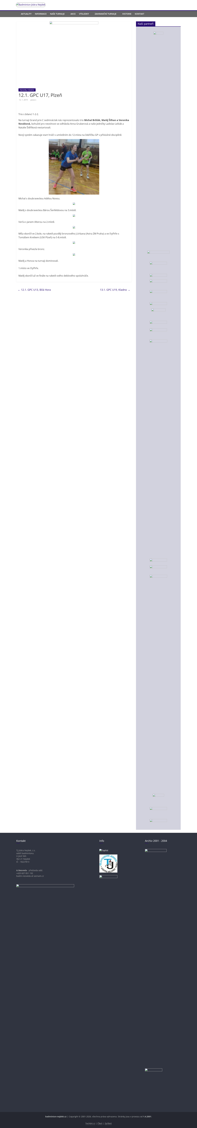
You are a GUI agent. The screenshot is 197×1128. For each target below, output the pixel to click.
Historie (126, 13)
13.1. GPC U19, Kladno (115, 289)
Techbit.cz (90, 1123)
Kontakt (139, 13)
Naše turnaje (57, 13)
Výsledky (84, 13)
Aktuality (26, 13)
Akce (73, 13)
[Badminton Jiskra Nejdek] (17, 14)
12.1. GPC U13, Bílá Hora (34, 289)
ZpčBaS (108, 1123)
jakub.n (33, 100)
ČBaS (99, 1123)
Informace (41, 13)
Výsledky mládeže (27, 90)
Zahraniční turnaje (105, 13)
